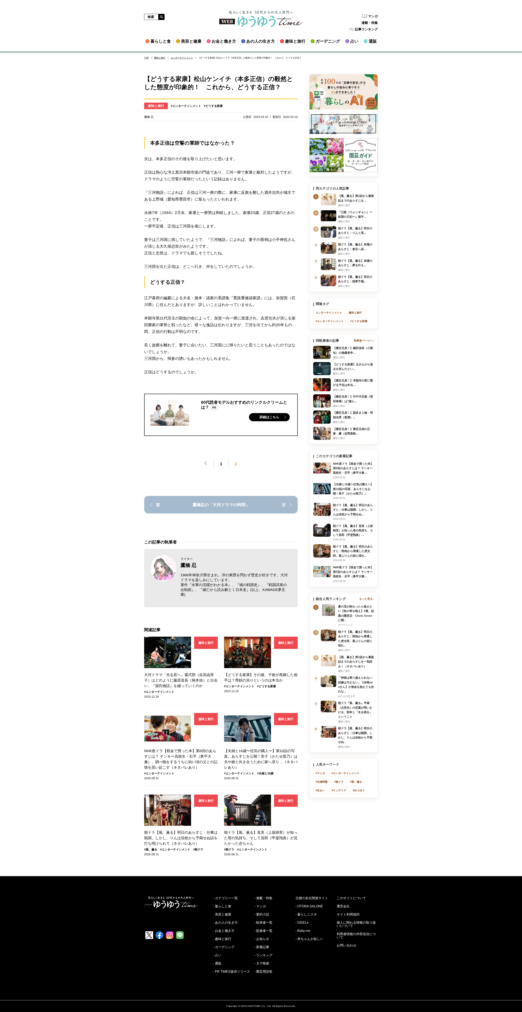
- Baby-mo (302, 930)
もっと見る (366, 598)
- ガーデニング (223, 947)
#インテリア (339, 790)
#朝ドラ (198, 849)
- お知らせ (261, 939)
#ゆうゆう (359, 790)
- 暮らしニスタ (306, 914)
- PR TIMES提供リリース (231, 971)
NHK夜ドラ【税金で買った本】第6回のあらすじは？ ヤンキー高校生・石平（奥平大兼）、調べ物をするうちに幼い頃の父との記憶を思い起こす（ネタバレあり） (181, 759)
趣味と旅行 (159, 58)
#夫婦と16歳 (265, 773)
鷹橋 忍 (188, 565)
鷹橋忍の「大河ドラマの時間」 (221, 504)
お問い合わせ (346, 945)
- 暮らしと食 (222, 906)
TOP (146, 58)
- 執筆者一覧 (263, 922)
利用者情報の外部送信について (356, 935)
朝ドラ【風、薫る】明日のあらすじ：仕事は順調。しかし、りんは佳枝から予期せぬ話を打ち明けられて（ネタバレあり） (181, 838)
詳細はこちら (269, 417)
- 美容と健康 (222, 914)
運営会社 (343, 906)
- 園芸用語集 (263, 971)
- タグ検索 (261, 963)
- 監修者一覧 (263, 930)
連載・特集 (370, 22)
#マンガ (320, 773)
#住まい (320, 790)
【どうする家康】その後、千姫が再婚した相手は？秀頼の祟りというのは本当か (260, 677)
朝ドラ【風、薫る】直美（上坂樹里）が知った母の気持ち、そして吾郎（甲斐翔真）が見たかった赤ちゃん (260, 838)
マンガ (373, 16)
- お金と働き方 (223, 930)
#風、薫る (150, 849)
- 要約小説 (261, 914)
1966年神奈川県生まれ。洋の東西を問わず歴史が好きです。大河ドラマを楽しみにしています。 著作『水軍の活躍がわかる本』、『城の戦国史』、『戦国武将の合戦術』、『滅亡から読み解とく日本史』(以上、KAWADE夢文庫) (234, 585)
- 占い (217, 955)
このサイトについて (351, 898)
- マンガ (260, 906)
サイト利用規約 (348, 914)
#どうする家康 (213, 106)
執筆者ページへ (363, 340)
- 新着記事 (261, 947)
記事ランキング (366, 29)
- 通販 (217, 963)
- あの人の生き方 (225, 922)
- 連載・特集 (263, 898)
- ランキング (263, 955)
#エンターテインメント (186, 106)
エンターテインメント (182, 58)
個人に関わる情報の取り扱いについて (356, 924)
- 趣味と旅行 (222, 939)
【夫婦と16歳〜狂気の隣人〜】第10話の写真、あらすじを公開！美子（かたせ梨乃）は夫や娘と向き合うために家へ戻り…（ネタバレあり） (260, 759)
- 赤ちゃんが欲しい (309, 939)
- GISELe (302, 922)
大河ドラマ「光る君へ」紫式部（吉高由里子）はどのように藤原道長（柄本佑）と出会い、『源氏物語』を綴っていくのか (181, 680)
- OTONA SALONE (309, 906)
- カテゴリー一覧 (225, 898)
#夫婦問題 (322, 781)
